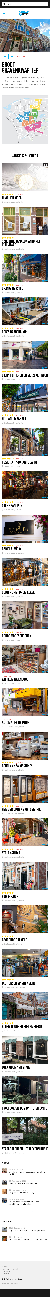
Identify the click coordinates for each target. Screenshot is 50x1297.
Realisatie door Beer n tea (11, 1283)
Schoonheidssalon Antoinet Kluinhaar (21, 243)
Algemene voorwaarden (11, 1269)
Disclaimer (6, 1272)
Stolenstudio (11, 852)
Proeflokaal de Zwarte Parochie (24, 1108)
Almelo (7, 1274)
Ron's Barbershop (14, 331)
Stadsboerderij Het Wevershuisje (25, 1149)
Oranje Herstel (12, 288)
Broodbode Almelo (15, 939)
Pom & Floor (10, 896)
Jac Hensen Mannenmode (19, 983)
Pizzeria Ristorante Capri (19, 462)
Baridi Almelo (11, 549)
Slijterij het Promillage (18, 592)
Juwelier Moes (12, 198)
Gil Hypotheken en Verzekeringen (25, 375)
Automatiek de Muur (15, 722)
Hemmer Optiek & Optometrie (21, 809)
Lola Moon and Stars (16, 1067)
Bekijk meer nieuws (39, 1212)
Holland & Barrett (15, 418)
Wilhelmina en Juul (15, 679)
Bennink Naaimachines (17, 766)
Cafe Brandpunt (13, 505)
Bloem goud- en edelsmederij (22, 1026)
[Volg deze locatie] (5, 56)
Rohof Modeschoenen (16, 636)
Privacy (4, 1267)
